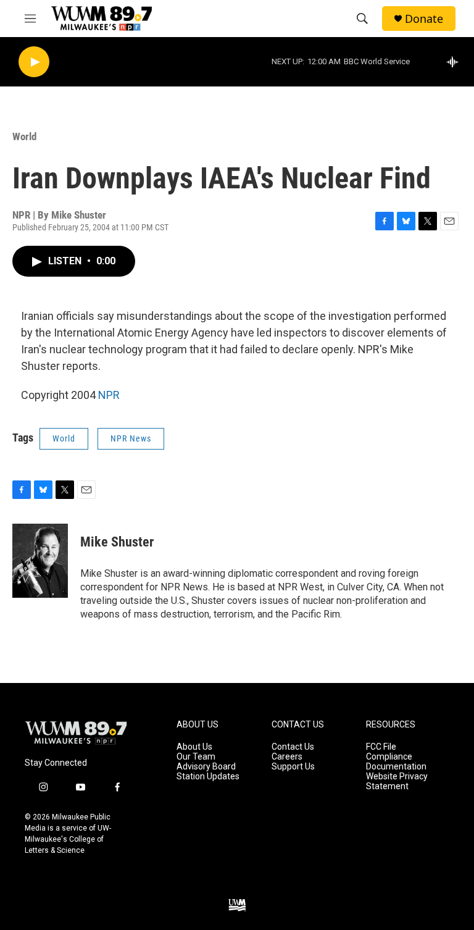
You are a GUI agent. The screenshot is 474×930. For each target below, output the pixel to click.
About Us (194, 747)
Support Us (293, 766)
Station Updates (208, 776)
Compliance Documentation (396, 761)
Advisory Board (206, 766)
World (24, 136)
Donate (424, 18)
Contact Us (293, 747)
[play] (34, 62)
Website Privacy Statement (397, 781)
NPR (109, 394)
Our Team (196, 756)
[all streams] (456, 61)
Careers (287, 756)
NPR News (130, 438)
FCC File (381, 747)
